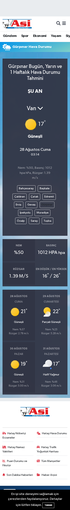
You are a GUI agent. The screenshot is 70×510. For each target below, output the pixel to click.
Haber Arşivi (49, 474)
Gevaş (31, 204)
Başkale (45, 188)
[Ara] (58, 23)
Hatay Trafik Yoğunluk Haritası (48, 449)
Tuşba (47, 220)
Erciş (18, 204)
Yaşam (56, 36)
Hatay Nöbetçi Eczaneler (14, 435)
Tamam (48, 505)
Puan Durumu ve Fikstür (15, 463)
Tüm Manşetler (50, 461)
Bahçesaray (26, 188)
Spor (25, 36)
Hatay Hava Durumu (54, 433)
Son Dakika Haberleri (20, 474)
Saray (34, 220)
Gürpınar (46, 204)
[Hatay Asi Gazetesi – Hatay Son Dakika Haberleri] (17, 23)
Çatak (34, 196)
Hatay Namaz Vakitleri (14, 449)
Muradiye (43, 212)
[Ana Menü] (64, 23)
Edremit (49, 196)
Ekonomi (39, 36)
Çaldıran (19, 196)
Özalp (21, 220)
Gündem (10, 36)
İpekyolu (25, 212)
